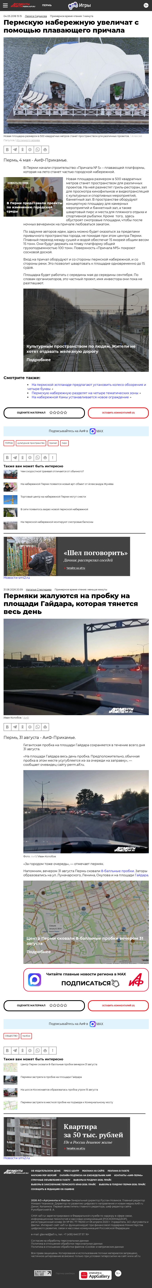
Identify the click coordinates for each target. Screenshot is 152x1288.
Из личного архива (28, 140)
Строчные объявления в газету (50, 1180)
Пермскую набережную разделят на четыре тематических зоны (85, 393)
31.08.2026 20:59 (13, 589)
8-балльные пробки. (118, 871)
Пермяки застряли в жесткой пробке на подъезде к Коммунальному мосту (67, 1102)
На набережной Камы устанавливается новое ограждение (80, 397)
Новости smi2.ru (17, 578)
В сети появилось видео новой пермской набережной (54, 509)
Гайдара (141, 875)
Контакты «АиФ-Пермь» (128, 1175)
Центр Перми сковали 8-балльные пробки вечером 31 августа (85, 941)
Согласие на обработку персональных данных (60, 1240)
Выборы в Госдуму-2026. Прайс (92, 1180)
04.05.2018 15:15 (13, 16)
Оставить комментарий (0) (118, 413)
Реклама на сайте (93, 1171)
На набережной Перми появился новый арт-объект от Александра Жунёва (67, 484)
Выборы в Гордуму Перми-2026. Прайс (122, 1184)
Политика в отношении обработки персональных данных (67, 1243)
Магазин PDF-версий (43, 1175)
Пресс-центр (71, 1171)
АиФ (26, 717)
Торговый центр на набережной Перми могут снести (53, 496)
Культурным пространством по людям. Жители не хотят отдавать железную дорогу (81, 349)
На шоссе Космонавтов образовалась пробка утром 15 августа (59, 1089)
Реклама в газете (118, 1171)
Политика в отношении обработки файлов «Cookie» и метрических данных (77, 1246)
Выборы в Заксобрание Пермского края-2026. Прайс (63, 1184)
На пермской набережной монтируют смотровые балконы (57, 521)
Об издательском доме (46, 1171)
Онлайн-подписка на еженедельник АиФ (85, 1175)
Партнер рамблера (65, 1273)
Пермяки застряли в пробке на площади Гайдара (51, 1077)
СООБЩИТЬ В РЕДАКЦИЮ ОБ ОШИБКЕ (52, 1189)
